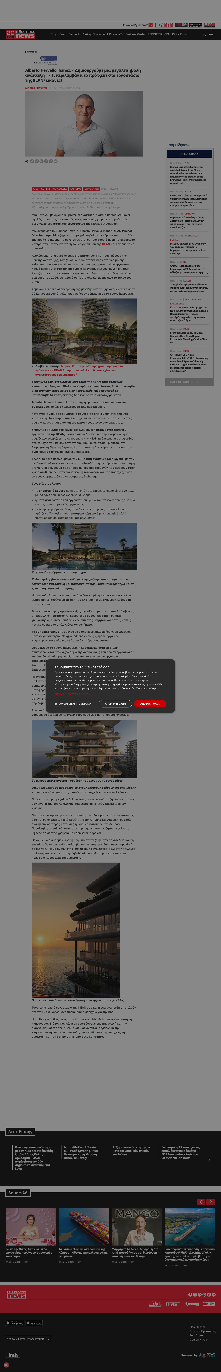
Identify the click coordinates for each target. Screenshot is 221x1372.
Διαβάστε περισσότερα (144, 688)
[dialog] (110, 686)
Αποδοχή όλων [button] (150, 703)
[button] (110, 694)
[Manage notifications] (6, 1364)
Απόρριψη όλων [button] (115, 703)
